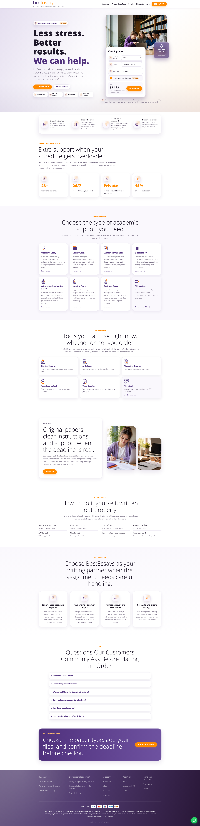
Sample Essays (75, 793)
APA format (43, 533)
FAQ (125, 781)
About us (127, 777)
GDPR (145, 788)
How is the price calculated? (65, 684)
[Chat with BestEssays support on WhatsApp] (194, 820)
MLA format (75, 533)
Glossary (107, 777)
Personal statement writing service (80, 787)
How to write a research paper (114, 533)
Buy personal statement (79, 777)
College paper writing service (81, 781)
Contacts (127, 790)
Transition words (140, 533)
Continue (133, 88)
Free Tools (122, 4)
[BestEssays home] (48, 3)
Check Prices (62, 87)
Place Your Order (146, 744)
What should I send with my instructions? (71, 692)
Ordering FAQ (129, 786)
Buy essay (43, 777)
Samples (131, 4)
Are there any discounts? (64, 708)
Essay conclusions (140, 525)
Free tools (107, 781)
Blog (105, 786)
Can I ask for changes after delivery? (69, 716)
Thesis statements (77, 525)
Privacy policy (148, 784)
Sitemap (106, 795)
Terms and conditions (147, 778)
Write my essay (45, 781)
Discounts (140, 4)
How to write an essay (47, 525)
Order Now (159, 4)
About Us (50, 472)
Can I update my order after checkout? (69, 700)
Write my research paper (49, 786)
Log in (148, 4)
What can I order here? (63, 676)
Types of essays (108, 525)
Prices (114, 4)
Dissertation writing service (50, 790)
